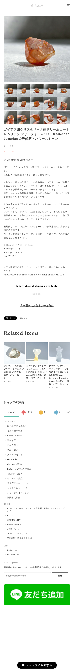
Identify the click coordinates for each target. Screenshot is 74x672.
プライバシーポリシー (17, 533)
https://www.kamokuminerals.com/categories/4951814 (34, 275)
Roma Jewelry (14, 435)
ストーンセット (15, 454)
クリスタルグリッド (17, 488)
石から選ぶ (12, 440)
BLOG (10, 515)
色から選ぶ (12, 450)
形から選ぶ (12, 445)
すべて (11, 412)
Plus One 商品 (14, 464)
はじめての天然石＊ (17, 426)
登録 (60, 575)
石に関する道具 (15, 473)
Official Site (13, 554)
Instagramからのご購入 (19, 469)
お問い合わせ (13, 529)
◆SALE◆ (12, 459)
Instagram (12, 550)
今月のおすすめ (15, 430)
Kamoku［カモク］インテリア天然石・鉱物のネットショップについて (38, 509)
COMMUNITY (14, 520)
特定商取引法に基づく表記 (19, 538)
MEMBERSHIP (14, 524)
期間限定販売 (14, 497)
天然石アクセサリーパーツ (20, 483)
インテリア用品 (15, 478)
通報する (24, 318)
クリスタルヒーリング (18, 492)
